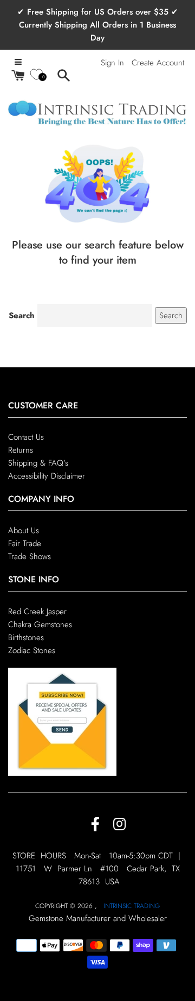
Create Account (158, 63)
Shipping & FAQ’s (38, 463)
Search (22, 315)
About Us (23, 530)
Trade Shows (29, 556)
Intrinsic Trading (131, 906)
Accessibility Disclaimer (46, 476)
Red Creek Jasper (37, 611)
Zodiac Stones (31, 650)
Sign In (112, 63)
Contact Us (26, 437)
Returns (20, 450)
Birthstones (26, 637)
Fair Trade (24, 543)
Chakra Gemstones (40, 624)
